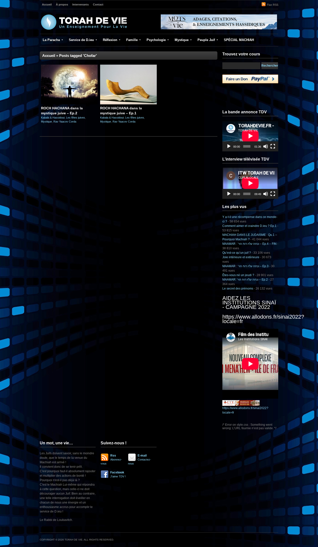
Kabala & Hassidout (53, 117)
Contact (98, 4)
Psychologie (156, 40)
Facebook (118, 474)
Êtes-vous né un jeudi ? (238, 275)
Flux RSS (272, 4)
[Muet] (265, 146)
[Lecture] (228, 146)
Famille (132, 40)
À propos (62, 4)
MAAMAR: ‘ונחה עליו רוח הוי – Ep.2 (245, 279)
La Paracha (51, 40)
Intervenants (80, 4)
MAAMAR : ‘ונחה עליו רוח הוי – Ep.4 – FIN (249, 244)
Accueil (47, 4)
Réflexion (110, 40)
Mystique (182, 40)
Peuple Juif (206, 40)
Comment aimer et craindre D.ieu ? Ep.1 (249, 226)
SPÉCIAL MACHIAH (239, 40)
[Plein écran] (272, 146)
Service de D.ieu (81, 40)
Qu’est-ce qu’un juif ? (236, 252)
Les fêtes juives (75, 117)
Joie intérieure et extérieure (240, 257)
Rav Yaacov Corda (64, 121)
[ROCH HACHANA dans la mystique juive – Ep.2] (69, 103)
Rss (111, 459)
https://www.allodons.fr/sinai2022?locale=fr (263, 319)
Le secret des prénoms (237, 288)
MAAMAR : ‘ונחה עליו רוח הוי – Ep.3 (245, 266)
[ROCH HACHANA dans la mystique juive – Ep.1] (128, 103)
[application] (250, 136)
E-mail (139, 459)
